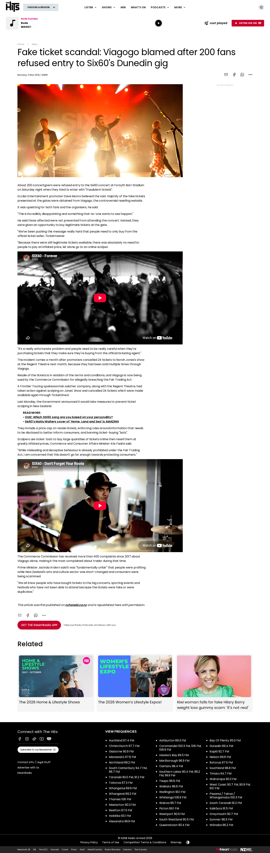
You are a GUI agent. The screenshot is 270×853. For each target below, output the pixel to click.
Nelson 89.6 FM (220, 757)
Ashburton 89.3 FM (172, 740)
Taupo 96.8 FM (169, 781)
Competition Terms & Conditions (145, 842)
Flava (74, 849)
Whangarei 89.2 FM (122, 794)
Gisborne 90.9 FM (121, 751)
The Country (140, 849)
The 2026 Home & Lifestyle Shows (55, 683)
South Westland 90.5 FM (176, 819)
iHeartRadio (24, 773)
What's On (138, 7)
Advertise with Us (28, 767)
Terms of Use (110, 842)
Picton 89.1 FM (169, 808)
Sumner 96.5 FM (221, 819)
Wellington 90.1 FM (172, 792)
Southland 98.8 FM (223, 768)
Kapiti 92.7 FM (219, 751)
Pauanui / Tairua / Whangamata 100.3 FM (226, 796)
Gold (82, 849)
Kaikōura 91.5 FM (221, 808)
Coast (65, 849)
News (35, 44)
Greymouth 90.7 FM (224, 814)
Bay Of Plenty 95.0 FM (225, 740)
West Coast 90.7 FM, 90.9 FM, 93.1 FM (230, 786)
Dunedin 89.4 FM (221, 746)
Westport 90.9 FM (172, 814)
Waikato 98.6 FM (171, 786)
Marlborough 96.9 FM (174, 761)
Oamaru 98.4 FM (171, 766)
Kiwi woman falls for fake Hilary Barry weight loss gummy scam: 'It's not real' (214, 683)
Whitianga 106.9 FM (172, 797)
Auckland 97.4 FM (121, 740)
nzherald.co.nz (76, 605)
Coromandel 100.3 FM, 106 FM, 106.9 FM (180, 748)
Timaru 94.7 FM (220, 773)
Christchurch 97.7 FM (124, 746)
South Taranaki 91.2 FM (226, 803)
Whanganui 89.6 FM (123, 788)
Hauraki (55, 849)
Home (20, 44)
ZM (34, 849)
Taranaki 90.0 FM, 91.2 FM (126, 777)
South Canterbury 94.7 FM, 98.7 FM (128, 770)
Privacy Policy (89, 842)
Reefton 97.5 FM (120, 810)
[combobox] (250, 74)
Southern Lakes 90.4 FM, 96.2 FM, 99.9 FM (179, 773)
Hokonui (127, 849)
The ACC (43, 849)
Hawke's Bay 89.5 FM (174, 755)
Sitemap (176, 842)
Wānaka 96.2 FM (221, 825)
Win (123, 7)
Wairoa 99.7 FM (170, 803)
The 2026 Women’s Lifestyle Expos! (135, 683)
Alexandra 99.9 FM (122, 821)
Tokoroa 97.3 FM (120, 783)
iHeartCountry (95, 849)
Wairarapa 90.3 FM (223, 779)
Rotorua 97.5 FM (221, 762)
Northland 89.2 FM (122, 762)
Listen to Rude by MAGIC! (29, 23)
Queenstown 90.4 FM (174, 825)
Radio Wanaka (112, 849)
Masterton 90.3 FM (122, 805)
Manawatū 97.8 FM (122, 757)
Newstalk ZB (23, 849)
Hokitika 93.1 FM (120, 816)
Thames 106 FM (120, 799)
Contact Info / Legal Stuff (34, 762)
